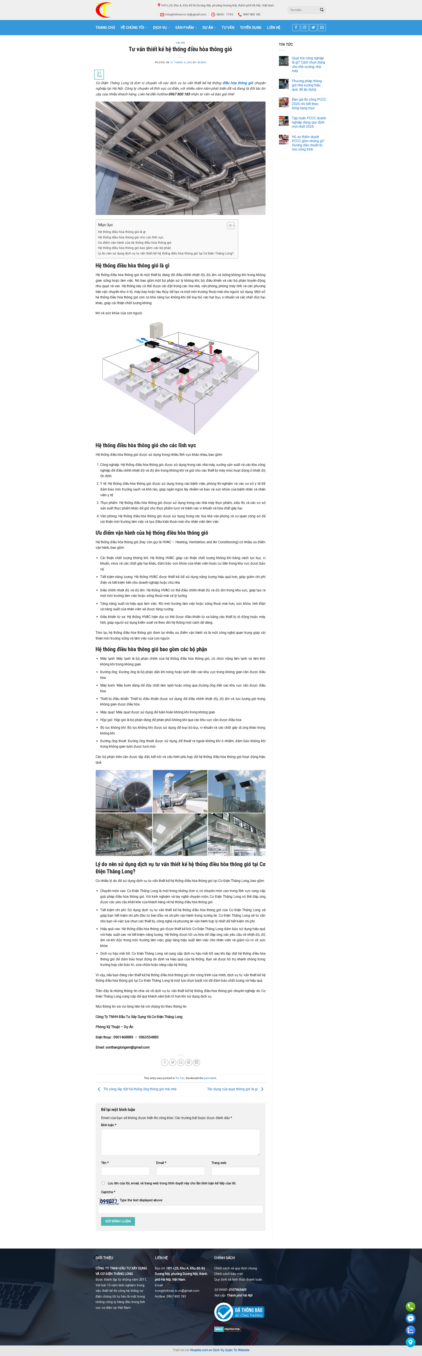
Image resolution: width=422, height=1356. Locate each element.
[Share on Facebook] (164, 1062)
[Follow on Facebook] (296, 27)
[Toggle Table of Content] (229, 225)
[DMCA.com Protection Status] (227, 1329)
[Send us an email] (322, 27)
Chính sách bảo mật (228, 1274)
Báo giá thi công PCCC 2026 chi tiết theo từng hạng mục (309, 103)
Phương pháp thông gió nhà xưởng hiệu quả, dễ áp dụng (307, 85)
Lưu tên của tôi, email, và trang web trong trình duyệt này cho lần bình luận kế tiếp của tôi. (172, 1183)
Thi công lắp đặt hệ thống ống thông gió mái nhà (139, 1089)
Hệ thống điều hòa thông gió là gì (122, 232)
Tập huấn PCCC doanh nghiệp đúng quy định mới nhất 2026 (309, 122)
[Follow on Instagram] (305, 27)
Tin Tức (180, 43)
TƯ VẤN (228, 27)
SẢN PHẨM (184, 27)
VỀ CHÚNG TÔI (132, 27)
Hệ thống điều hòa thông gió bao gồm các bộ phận (134, 248)
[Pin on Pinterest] (188, 1062)
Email (161, 1163)
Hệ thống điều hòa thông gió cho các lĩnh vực (131, 237)
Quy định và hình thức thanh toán (238, 1279)
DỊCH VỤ (160, 27)
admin (201, 62)
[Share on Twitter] (172, 1062)
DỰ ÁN (207, 27)
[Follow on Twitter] (313, 27)
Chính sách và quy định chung (235, 1268)
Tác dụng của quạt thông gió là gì (232, 1089)
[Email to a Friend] (180, 1062)
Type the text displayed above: (141, 1200)
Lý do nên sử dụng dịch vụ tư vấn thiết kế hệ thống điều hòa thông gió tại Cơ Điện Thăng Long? (166, 253)
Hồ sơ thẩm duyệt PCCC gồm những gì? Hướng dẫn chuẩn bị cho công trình (308, 143)
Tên (105, 1163)
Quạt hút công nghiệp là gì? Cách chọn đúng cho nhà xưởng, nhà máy (308, 64)
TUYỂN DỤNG (250, 27)
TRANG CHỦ (105, 27)
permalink (210, 1078)
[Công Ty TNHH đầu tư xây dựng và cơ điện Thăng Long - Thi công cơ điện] (123, 10)
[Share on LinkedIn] (196, 1062)
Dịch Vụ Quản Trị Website (231, 1350)
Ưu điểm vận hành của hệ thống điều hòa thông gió (134, 243)
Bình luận (108, 1125)
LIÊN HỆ (273, 27)
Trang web (218, 1163)
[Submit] (322, 10)
